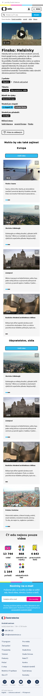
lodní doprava (7, 124)
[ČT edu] (7, 9)
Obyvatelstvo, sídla (19, 90)
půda (30, 19)
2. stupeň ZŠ (8, 107)
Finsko (30, 124)
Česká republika (16, 19)
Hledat (36, 15)
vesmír (25, 19)
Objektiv (6, 82)
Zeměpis (6, 116)
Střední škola (20, 107)
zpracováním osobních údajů (21, 610)
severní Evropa (20, 124)
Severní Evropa (9, 99)
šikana (35, 19)
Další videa (21, 156)
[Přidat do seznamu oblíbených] (37, 163)
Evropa (5, 90)
